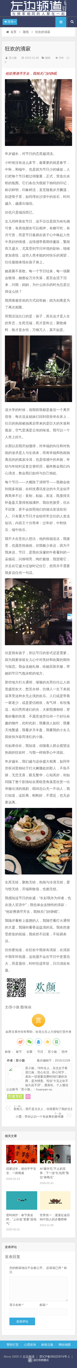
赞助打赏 (13, 1344)
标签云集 (47, 1344)
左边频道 (38, 8)
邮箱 (43, 1305)
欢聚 (30, 1051)
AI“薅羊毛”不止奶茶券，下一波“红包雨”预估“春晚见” (54, 1173)
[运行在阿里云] (38, 1360)
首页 (13, 32)
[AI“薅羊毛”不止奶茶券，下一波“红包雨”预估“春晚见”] (55, 1162)
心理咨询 (30, 1344)
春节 (19, 1051)
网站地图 (65, 1344)
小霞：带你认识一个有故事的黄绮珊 (40, 1115)
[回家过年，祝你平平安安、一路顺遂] (21, 1162)
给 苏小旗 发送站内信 (28, 1096)
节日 (40, 1051)
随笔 (26, 32)
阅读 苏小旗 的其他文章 (15, 1096)
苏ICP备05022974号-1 (54, 1356)
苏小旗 (13, 57)
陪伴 (65, 1051)
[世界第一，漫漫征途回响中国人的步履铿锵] (55, 1208)
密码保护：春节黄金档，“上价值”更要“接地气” (21, 1219)
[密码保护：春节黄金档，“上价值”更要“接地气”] (21, 1208)
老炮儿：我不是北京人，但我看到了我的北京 (43, 1108)
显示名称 (16, 1305)
